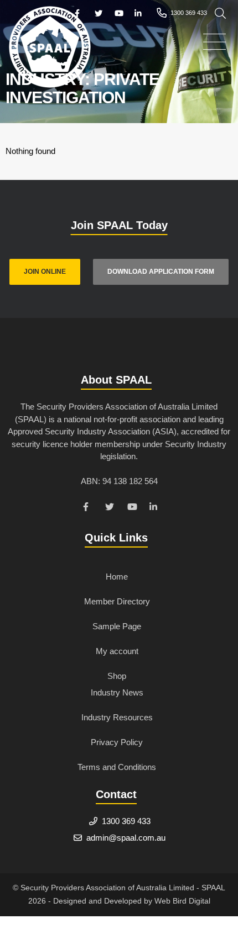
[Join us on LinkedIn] (155, 508)
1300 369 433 (126, 821)
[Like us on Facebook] (88, 508)
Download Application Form (160, 271)
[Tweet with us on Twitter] (110, 508)
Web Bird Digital (182, 900)
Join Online (45, 271)
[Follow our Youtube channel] (132, 508)
